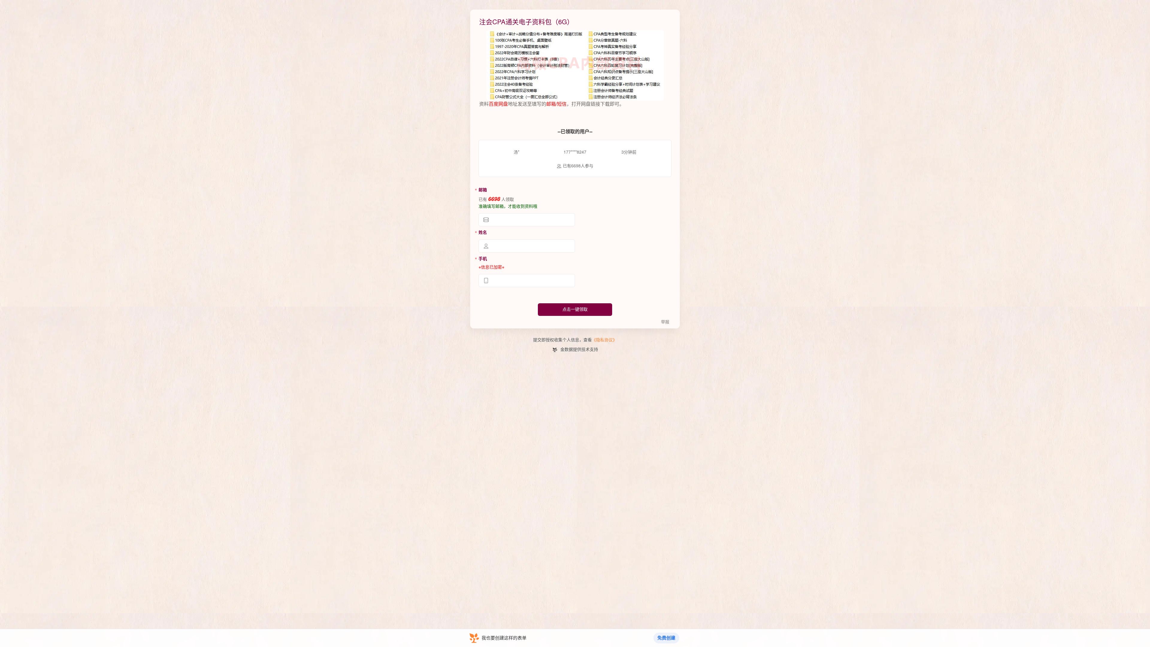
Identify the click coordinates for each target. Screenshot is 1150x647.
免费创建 (666, 638)
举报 (665, 322)
